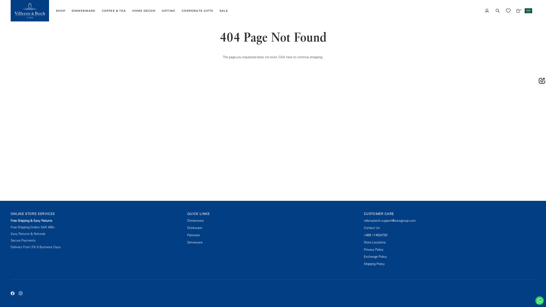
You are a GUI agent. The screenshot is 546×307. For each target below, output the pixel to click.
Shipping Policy (374, 264)
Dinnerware (195, 221)
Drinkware (194, 228)
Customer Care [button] (379, 214)
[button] (60, 11)
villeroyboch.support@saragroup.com (390, 221)
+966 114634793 (375, 235)
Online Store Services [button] (33, 214)
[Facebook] (13, 293)
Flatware (193, 235)
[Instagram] (21, 293)
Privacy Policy (373, 250)
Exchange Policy (375, 257)
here (289, 57)
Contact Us (372, 228)
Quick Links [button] (198, 214)
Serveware (195, 242)
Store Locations (375, 242)
